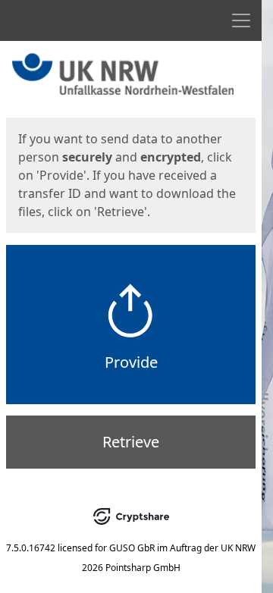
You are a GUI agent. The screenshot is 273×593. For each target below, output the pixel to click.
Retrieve (130, 441)
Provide (131, 362)
